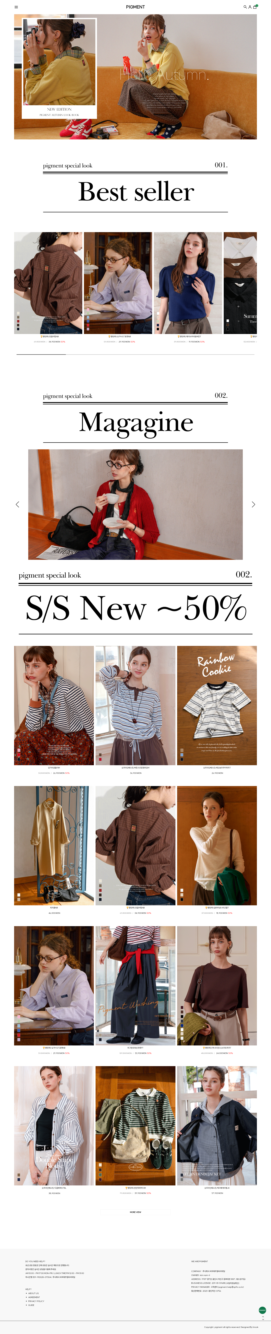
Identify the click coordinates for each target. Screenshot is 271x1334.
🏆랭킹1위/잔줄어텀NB (49, 336)
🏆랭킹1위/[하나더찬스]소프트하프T (217, 1048)
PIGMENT (135, 7)
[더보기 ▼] (135, 1212)
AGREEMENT (34, 1297)
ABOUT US (33, 1293)
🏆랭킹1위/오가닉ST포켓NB (119, 336)
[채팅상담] (262, 1310)
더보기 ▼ (135, 1212)
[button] (19, 284)
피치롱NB (54, 907)
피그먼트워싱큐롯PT (135, 1048)
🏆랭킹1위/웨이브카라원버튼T (189, 336)
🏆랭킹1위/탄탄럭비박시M (135, 1188)
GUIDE (31, 1305)
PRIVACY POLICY (36, 1301)
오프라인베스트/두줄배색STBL (54, 1188)
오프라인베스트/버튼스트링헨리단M (135, 767)
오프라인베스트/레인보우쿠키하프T (217, 767)
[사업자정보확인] (232, 1283)
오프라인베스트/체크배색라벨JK (217, 1188)
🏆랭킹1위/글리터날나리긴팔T (217, 907)
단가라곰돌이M (54, 767)
